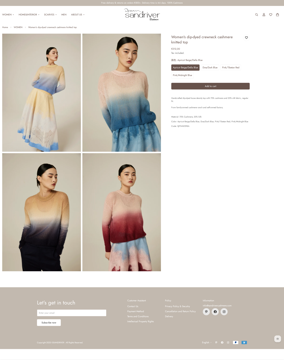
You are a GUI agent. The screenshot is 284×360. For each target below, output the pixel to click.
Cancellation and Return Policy (180, 311)
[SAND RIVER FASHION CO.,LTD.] (142, 14)
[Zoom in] (75, 40)
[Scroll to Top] (278, 343)
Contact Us (132, 306)
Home (5, 27)
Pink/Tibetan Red (230, 67)
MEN (63, 14)
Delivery (169, 316)
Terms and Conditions (138, 316)
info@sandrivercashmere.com (217, 305)
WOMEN (18, 27)
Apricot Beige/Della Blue (185, 67)
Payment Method (135, 311)
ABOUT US (76, 14)
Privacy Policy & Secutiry (177, 306)
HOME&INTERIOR (28, 14)
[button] (277, 14)
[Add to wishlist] (246, 37)
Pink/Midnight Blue (182, 75)
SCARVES (49, 14)
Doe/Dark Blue (210, 67)
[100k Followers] (224, 311)
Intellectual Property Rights (140, 321)
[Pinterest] (206, 311)
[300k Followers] (215, 311)
